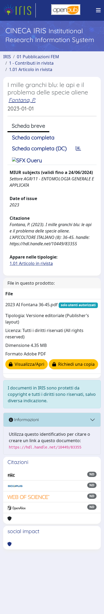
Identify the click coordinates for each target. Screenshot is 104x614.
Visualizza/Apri (28, 364)
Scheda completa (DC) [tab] (39, 148)
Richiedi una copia (75, 364)
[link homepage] (19, 10)
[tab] (78, 148)
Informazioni (26, 419)
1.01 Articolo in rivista (30, 69)
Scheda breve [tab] (28, 125)
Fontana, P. (22, 100)
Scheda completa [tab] (33, 137)
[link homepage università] (66, 10)
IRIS (7, 57)
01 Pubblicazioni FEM (38, 57)
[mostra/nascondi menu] (98, 10)
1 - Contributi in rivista (31, 63)
